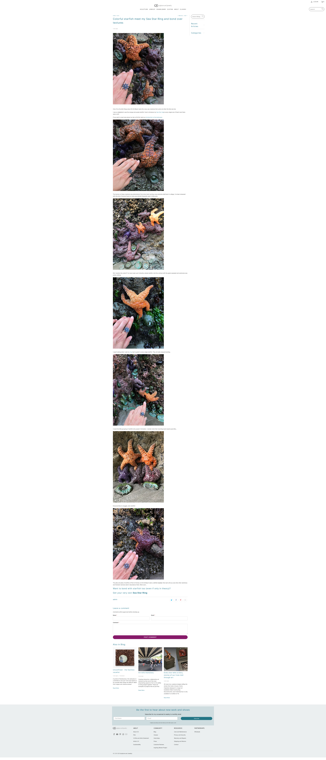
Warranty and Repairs (180, 738)
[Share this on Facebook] (176, 600)
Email (153, 615)
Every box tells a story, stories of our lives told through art (173, 675)
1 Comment (121, 675)
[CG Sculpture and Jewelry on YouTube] (117, 734)
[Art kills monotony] (150, 659)
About (176, 9)
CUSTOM (170, 9)
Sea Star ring (160, 112)
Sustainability (137, 744)
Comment (116, 622)
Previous (180, 15)
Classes (156, 735)
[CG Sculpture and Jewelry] (163, 5)
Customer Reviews (159, 744)
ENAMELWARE (161, 9)
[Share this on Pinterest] (181, 600)
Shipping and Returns (180, 741)
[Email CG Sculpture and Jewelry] (126, 734)
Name (115, 615)
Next (185, 15)
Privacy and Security (180, 735)
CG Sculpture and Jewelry (125, 753)
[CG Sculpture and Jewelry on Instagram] (123, 734)
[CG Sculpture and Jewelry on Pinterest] (120, 734)
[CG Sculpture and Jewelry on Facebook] (114, 734)
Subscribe (196, 718)
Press (155, 741)
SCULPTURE (144, 9)
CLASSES (183, 9)
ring (131, 352)
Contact (176, 744)
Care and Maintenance (180, 731)
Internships (157, 738)
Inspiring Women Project (160, 747)
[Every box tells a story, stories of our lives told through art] (176, 659)
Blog (155, 731)
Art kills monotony (146, 673)
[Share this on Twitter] (171, 600)
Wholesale (197, 731)
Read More (116, 688)
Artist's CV (136, 741)
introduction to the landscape (154, 117)
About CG (136, 731)
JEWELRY (152, 9)
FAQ (134, 735)
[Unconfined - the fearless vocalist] (125, 657)
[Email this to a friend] (185, 600)
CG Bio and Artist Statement (141, 738)
